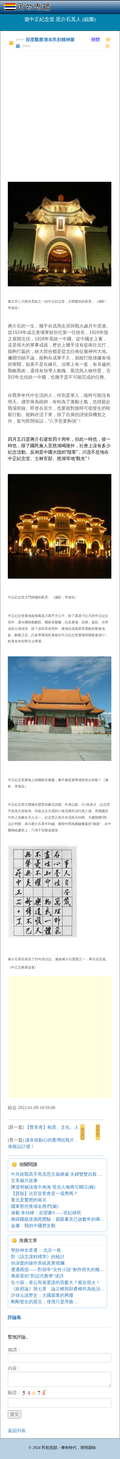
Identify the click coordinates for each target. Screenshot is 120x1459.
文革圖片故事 (24, 1180)
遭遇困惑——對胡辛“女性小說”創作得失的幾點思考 (62, 1269)
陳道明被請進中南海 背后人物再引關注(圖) (53, 1187)
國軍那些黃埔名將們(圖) (34, 1206)
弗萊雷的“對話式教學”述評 (37, 1276)
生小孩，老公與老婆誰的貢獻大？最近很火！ (55, 1282)
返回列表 (17, 1430)
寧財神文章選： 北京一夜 (36, 1250)
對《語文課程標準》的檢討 (37, 1256)
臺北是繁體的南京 (29, 1200)
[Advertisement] (60, 115)
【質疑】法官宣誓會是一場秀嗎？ (44, 1193)
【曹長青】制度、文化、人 (52, 1127)
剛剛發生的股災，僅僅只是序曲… (44, 1301)
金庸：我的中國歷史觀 (33, 1225)
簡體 (95, 39)
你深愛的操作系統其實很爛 (37, 1263)
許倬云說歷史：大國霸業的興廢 (42, 1295)
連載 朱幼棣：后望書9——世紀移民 (46, 1212)
